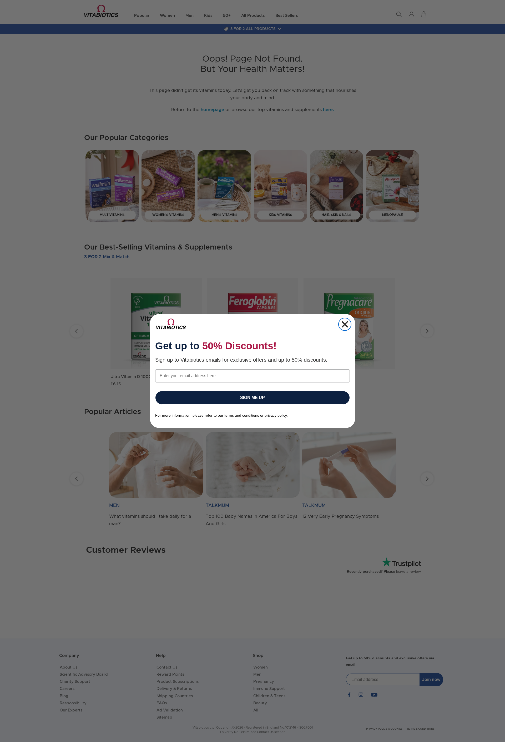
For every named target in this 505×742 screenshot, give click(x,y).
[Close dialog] (345, 324)
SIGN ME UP (252, 397)
